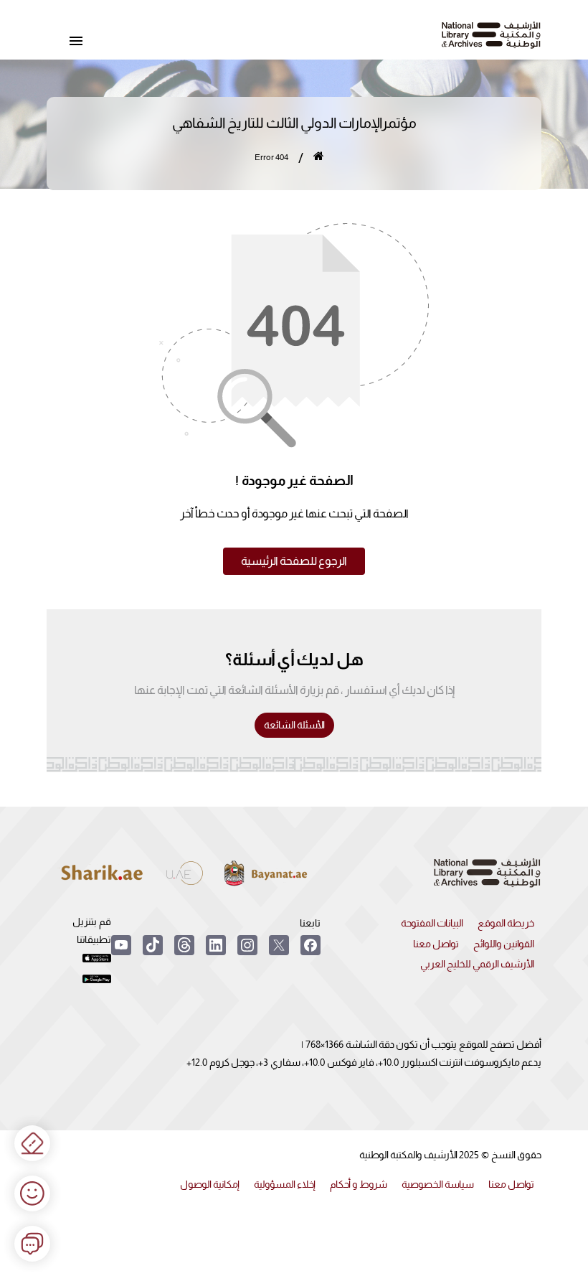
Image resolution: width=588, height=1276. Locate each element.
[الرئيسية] (318, 158)
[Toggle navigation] (76, 41)
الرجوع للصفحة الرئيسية (294, 561)
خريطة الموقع (506, 923)
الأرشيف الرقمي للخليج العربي (477, 964)
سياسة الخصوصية (438, 1184)
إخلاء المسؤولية (285, 1184)
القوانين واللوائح (503, 943)
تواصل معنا (436, 943)
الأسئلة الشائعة (294, 725)
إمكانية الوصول (210, 1184)
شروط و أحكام (358, 1184)
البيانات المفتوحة (432, 923)
